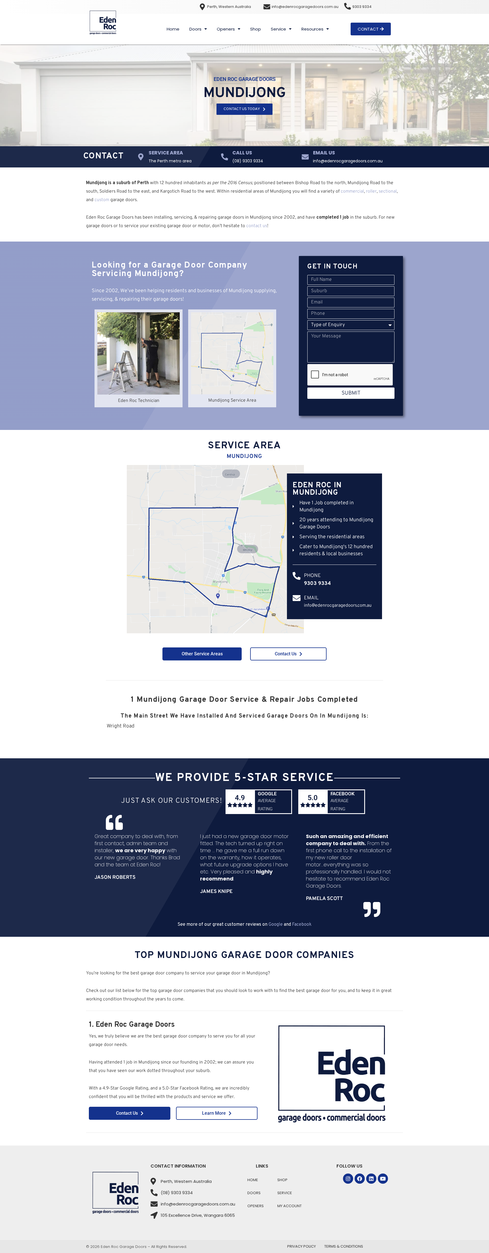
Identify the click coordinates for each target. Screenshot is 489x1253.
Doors (195, 29)
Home (173, 29)
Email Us (324, 152)
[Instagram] (348, 1179)
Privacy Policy (301, 1246)
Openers (226, 29)
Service (278, 29)
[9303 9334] (347, 6)
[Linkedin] (371, 1179)
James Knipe (216, 891)
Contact (103, 156)
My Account (289, 1206)
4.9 (240, 798)
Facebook (343, 793)
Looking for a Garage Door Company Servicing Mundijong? (169, 269)
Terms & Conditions (343, 1246)
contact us (256, 226)
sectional (388, 191)
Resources (312, 29)
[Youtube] (383, 1179)
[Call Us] (224, 156)
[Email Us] (305, 156)
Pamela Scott (324, 898)
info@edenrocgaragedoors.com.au (305, 6)
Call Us (242, 152)
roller (371, 191)
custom (102, 200)
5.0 (313, 798)
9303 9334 (362, 6)
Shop (255, 29)
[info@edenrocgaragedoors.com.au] (266, 6)
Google (267, 793)
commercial (352, 191)
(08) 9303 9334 (247, 161)
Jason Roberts (115, 877)
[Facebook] (360, 1179)
